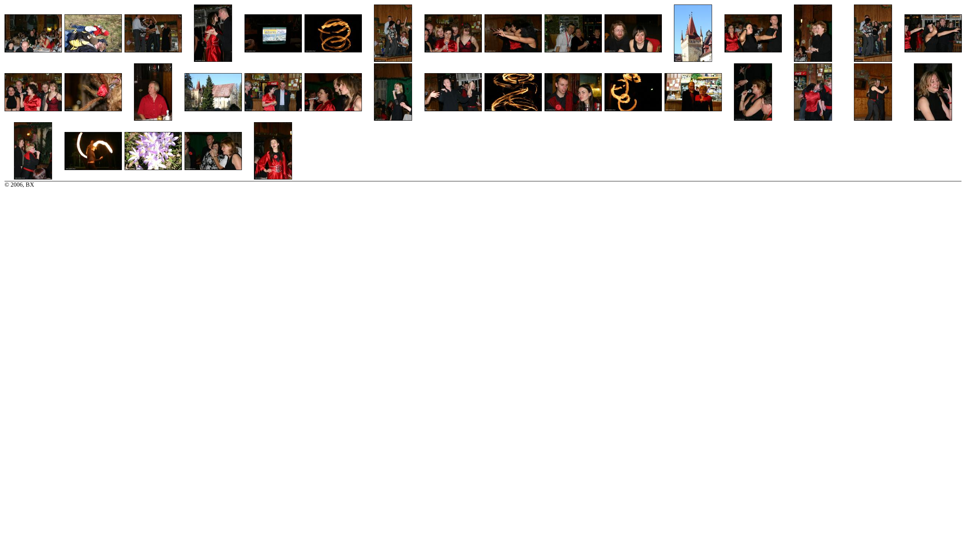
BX (30, 184)
